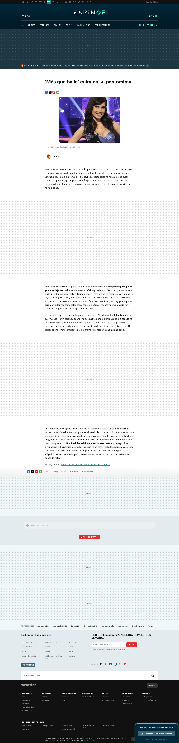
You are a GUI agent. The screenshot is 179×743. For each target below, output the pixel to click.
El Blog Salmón (147, 697)
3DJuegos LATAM (47, 726)
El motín (73, 66)
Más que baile (89, 472)
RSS (120, 664)
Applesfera (25, 704)
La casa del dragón (29, 656)
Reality (55, 472)
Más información (89, 740)
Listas (71, 647)
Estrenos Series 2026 (90, 626)
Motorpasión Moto (108, 700)
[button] (56, 156)
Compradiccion (127, 704)
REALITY (57, 25)
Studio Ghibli (103, 66)
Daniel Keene (141, 66)
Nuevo (151, 16)
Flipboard (147, 25)
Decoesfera (125, 700)
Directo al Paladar (88, 697)
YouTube (130, 66)
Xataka (24, 697)
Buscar (153, 675)
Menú (27, 16)
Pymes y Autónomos (149, 700)
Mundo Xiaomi (27, 710)
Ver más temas (28, 665)
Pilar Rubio (75, 472)
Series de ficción (28, 642)
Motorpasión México (108, 726)
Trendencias (126, 697)
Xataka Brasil (26, 729)
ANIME (69, 25)
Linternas (72, 656)
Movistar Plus (27, 647)
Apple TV (25, 651)
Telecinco (64, 472)
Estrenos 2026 (75, 626)
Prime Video (84, 66)
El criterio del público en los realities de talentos (85, 464)
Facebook (143, 25)
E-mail (57, 92)
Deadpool (120, 66)
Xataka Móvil (26, 700)
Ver (91, 537)
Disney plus (73, 642)
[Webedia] (28, 684)
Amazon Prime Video (52, 642)
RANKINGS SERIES (102, 25)
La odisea (48, 651)
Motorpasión (106, 697)
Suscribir (132, 644)
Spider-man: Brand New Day (58, 66)
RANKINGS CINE (83, 25)
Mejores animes (123, 626)
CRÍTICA (31, 25)
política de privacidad (119, 650)
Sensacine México (67, 726)
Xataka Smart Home (28, 707)
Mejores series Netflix (107, 626)
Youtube (152, 25)
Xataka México (27, 726)
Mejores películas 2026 (60, 626)
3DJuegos (45, 697)
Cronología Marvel (138, 626)
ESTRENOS (44, 25)
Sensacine (65, 697)
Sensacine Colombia (68, 729)
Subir (150, 685)
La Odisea (42, 66)
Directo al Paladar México (88, 727)
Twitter (156, 25)
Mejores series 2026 (43, 626)
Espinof (89, 12)
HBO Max (72, 651)
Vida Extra (45, 700)
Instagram (139, 25)
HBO (112, 66)
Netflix (93, 66)
